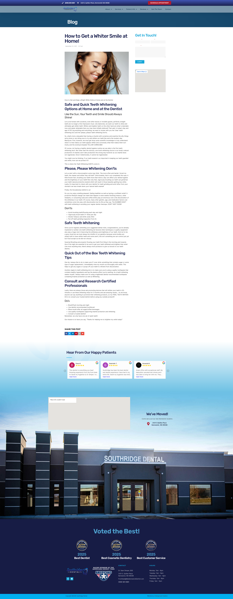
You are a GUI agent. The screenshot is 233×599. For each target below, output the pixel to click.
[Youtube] (71, 578)
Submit (139, 62)
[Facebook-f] (67, 578)
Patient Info (130, 9)
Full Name (138, 39)
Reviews (143, 9)
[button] (66, 333)
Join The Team (156, 9)
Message (138, 46)
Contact (168, 9)
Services (118, 9)
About (107, 9)
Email (153, 39)
